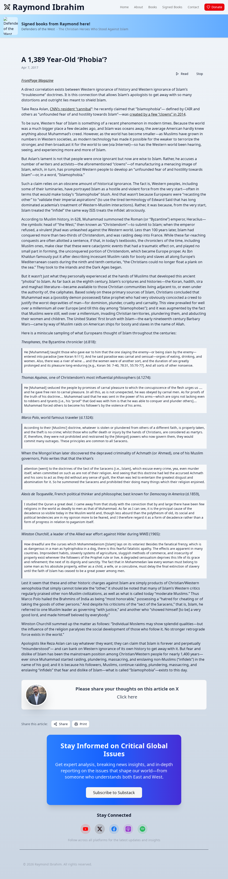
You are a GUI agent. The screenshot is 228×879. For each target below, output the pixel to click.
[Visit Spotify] (142, 829)
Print (83, 724)
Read (184, 74)
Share (63, 724)
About (138, 7)
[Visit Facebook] (114, 829)
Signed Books (172, 7)
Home (124, 7)
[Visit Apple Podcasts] (128, 829)
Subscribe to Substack (114, 792)
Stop (199, 74)
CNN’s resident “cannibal (70, 108)
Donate (217, 7)
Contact (193, 7)
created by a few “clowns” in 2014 (157, 114)
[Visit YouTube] (85, 829)
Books (152, 7)
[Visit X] (99, 829)
